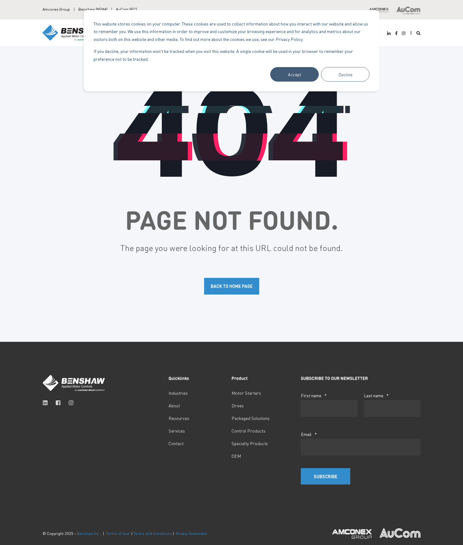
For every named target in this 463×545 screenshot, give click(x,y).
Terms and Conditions (152, 533)
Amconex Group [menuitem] (56, 9)
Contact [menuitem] (176, 443)
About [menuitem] (174, 405)
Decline (345, 74)
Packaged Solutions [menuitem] (251, 418)
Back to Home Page (232, 286)
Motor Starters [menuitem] (246, 393)
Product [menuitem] (240, 378)
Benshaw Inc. (88, 533)
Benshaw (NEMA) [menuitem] (92, 9)
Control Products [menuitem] (249, 430)
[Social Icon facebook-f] (396, 33)
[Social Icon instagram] (403, 33)
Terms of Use (117, 533)
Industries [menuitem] (178, 393)
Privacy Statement (191, 533)
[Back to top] (13, 532)
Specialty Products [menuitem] (250, 443)
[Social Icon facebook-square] (58, 402)
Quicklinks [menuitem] (179, 378)
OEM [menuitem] (236, 456)
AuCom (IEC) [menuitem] (126, 9)
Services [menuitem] (177, 430)
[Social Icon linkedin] (47, 402)
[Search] (418, 32)
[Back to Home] (74, 32)
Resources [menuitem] (179, 418)
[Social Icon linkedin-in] (389, 33)
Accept (294, 74)
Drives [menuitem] (238, 405)
